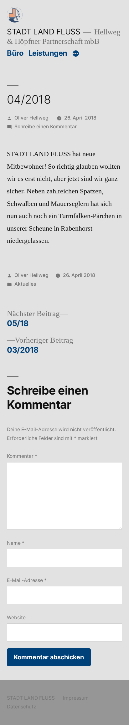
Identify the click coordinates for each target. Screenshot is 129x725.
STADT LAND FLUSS (43, 31)
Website (16, 617)
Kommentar (22, 456)
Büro (15, 53)
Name (15, 543)
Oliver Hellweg (31, 118)
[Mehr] (76, 54)
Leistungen (47, 53)
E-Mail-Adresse (27, 580)
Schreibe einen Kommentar (45, 127)
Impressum (76, 698)
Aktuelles (25, 284)
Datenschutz (21, 707)
